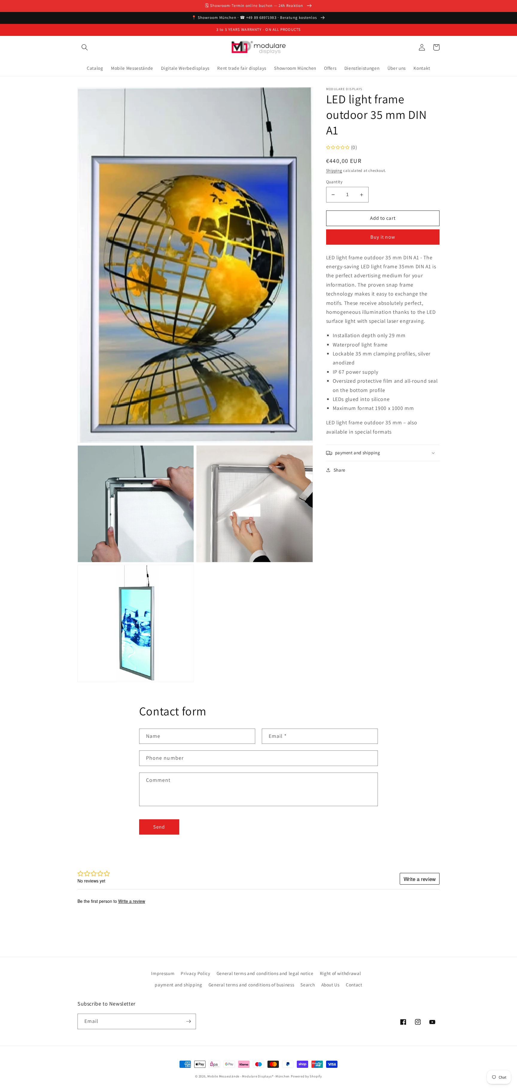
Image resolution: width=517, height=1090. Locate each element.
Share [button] (340, 470)
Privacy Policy (195, 973)
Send (159, 826)
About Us (330, 985)
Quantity (334, 181)
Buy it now (382, 237)
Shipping (334, 170)
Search (307, 985)
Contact (354, 985)
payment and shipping (178, 985)
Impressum (162, 973)
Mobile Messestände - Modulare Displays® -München (248, 1076)
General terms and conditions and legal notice (265, 973)
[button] (84, 47)
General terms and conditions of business (251, 985)
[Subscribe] (188, 1021)
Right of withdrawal (340, 973)
